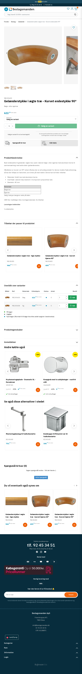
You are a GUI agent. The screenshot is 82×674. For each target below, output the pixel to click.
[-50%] (18, 365)
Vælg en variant (47, 126)
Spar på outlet (41, 1)
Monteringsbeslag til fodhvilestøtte (20, 434)
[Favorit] (68, 8)
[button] (76, 8)
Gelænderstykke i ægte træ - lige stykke (23, 256)
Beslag (13, 22)
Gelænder (21, 22)
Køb (73, 297)
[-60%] (55, 365)
